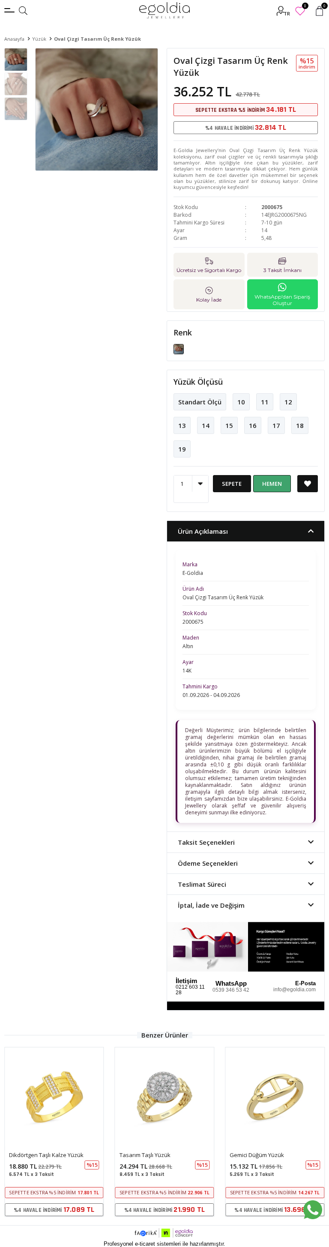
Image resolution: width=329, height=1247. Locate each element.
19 (182, 449)
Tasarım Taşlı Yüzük (145, 1155)
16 (253, 425)
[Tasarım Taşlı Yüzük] (164, 1096)
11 (265, 402)
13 (182, 425)
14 (205, 425)
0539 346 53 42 (230, 990)
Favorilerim (304, 7)
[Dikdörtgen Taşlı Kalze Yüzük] (54, 1096)
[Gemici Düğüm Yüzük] (274, 1096)
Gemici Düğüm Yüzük (257, 1155)
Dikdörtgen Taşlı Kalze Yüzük (46, 1155)
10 (241, 402)
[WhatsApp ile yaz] (312, 1209)
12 (288, 402)
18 (300, 425)
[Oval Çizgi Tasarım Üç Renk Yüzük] (178, 349)
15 (229, 425)
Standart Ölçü (199, 402)
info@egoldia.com (294, 990)
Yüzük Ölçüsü (198, 382)
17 (276, 425)
